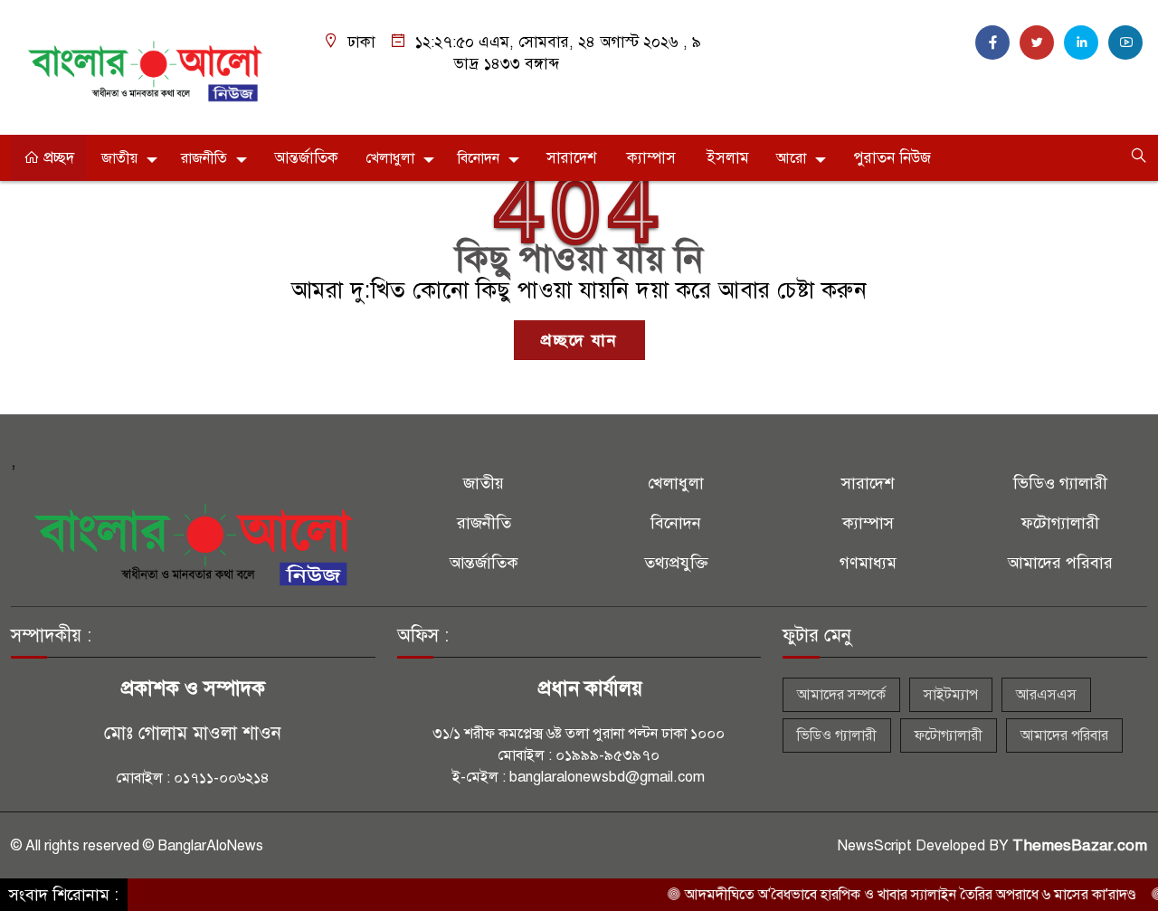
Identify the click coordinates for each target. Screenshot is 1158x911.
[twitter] (1037, 42)
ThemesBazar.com (1079, 845)
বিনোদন (478, 158)
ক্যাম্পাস (651, 157)
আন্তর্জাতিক (306, 157)
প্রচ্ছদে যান (579, 340)
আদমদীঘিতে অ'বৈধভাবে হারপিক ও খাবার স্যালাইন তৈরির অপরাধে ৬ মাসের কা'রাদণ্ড (893, 895)
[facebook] (992, 42)
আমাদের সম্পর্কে (841, 695)
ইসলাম (728, 157)
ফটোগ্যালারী (1060, 523)
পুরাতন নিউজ (892, 157)
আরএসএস (1046, 695)
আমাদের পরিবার (1060, 563)
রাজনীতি (204, 158)
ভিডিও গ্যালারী (1060, 483)
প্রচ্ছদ (56, 157)
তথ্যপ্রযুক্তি (676, 563)
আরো (791, 158)
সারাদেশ (571, 157)
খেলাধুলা (389, 158)
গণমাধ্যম (868, 563)
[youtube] (1125, 42)
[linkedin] (1081, 42)
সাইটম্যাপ (951, 695)
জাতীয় (119, 158)
